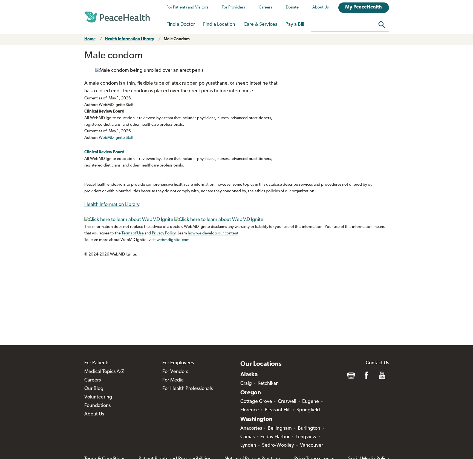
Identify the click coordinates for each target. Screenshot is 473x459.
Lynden (248, 445)
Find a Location (219, 24)
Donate (292, 7)
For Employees (178, 363)
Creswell (287, 401)
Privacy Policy (163, 233)
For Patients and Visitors (187, 7)
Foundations (97, 405)
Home (90, 39)
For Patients (96, 363)
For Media (173, 380)
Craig (246, 383)
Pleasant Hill (277, 410)
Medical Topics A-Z (104, 371)
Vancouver (311, 445)
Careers (265, 7)
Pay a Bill (294, 24)
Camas (247, 437)
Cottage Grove (256, 401)
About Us (320, 7)
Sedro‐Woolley (278, 445)
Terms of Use (133, 233)
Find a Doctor (180, 24)
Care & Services (260, 24)
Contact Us (377, 363)
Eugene (310, 401)
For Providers (233, 7)
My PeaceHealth (363, 7)
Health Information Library (129, 39)
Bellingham (280, 428)
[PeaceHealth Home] (117, 17)
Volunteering (98, 397)
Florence (249, 410)
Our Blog (93, 388)
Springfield (308, 410)
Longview (306, 437)
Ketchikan (268, 383)
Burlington (309, 428)
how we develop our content (213, 233)
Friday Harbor (275, 437)
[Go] (382, 25)
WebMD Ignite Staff (116, 138)
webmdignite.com (173, 240)
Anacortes (251, 428)
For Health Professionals (187, 388)
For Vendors (175, 371)
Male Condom (177, 39)
